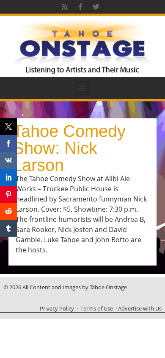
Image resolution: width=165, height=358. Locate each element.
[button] (83, 88)
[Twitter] (96, 7)
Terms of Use (96, 308)
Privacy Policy (57, 308)
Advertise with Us (140, 308)
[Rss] (65, 7)
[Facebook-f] (80, 7)
